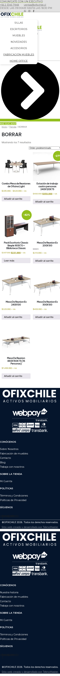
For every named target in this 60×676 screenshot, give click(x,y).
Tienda (12, 127)
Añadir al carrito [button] (13, 376)
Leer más (9, 260)
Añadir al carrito (13, 198)
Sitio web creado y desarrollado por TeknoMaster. (30, 527)
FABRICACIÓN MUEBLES (18, 54)
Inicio (4, 127)
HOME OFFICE (19, 60)
